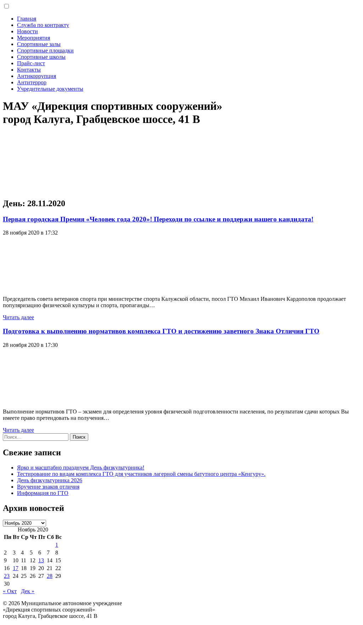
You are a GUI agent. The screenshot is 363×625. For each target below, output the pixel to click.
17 (15, 568)
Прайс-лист (31, 63)
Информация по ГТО (42, 493)
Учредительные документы (50, 89)
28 (49, 576)
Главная (26, 19)
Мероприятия (33, 38)
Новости (27, 31)
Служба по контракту (43, 25)
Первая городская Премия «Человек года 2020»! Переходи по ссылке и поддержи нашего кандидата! (158, 219)
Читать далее (18, 317)
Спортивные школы (41, 57)
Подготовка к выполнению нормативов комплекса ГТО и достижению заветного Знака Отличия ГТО (161, 331)
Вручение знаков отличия (48, 487)
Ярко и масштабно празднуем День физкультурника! (80, 467)
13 (41, 560)
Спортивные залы (39, 44)
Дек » (27, 591)
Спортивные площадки (45, 50)
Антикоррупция (36, 76)
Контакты (29, 70)
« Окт (10, 591)
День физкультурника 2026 (49, 480)
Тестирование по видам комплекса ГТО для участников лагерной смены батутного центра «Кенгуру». (141, 474)
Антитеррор (31, 82)
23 (7, 576)
